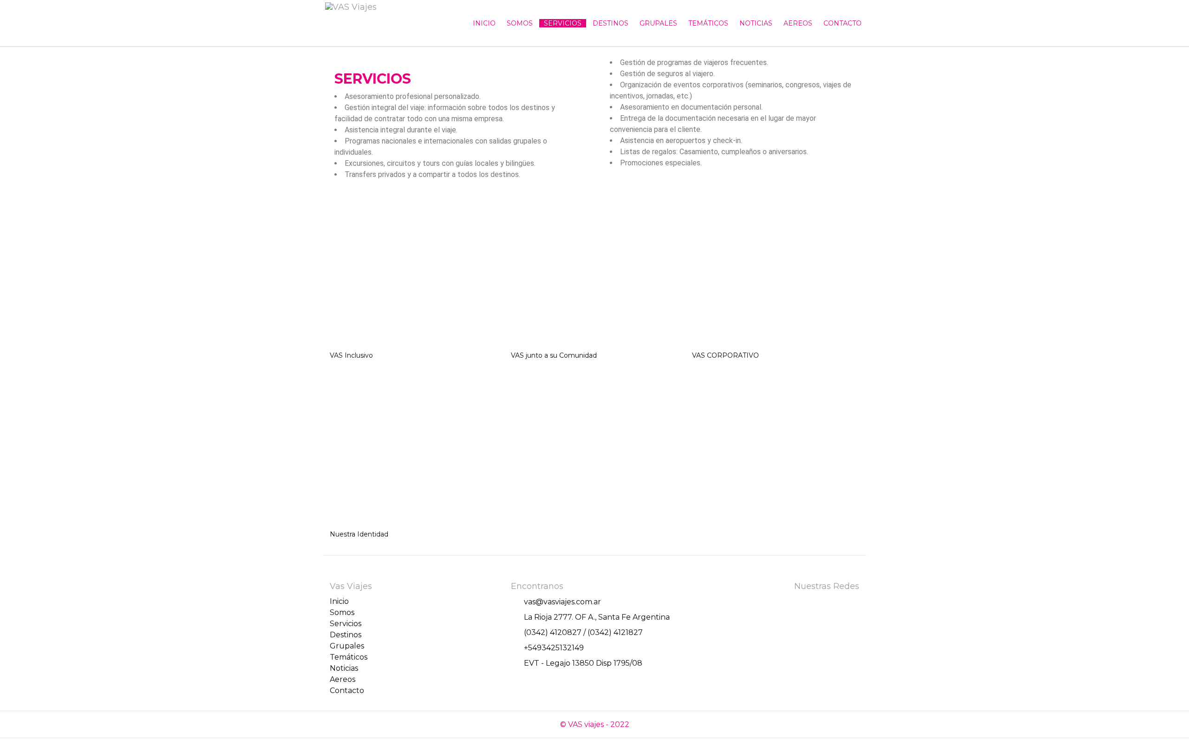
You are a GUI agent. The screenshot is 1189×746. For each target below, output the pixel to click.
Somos (520, 23)
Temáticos (708, 23)
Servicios (562, 23)
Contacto (842, 23)
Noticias (755, 23)
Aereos (798, 23)
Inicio (484, 23)
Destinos (610, 23)
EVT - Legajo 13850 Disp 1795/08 (583, 663)
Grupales (658, 23)
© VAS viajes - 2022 (594, 724)
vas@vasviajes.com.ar (562, 601)
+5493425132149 (554, 647)
